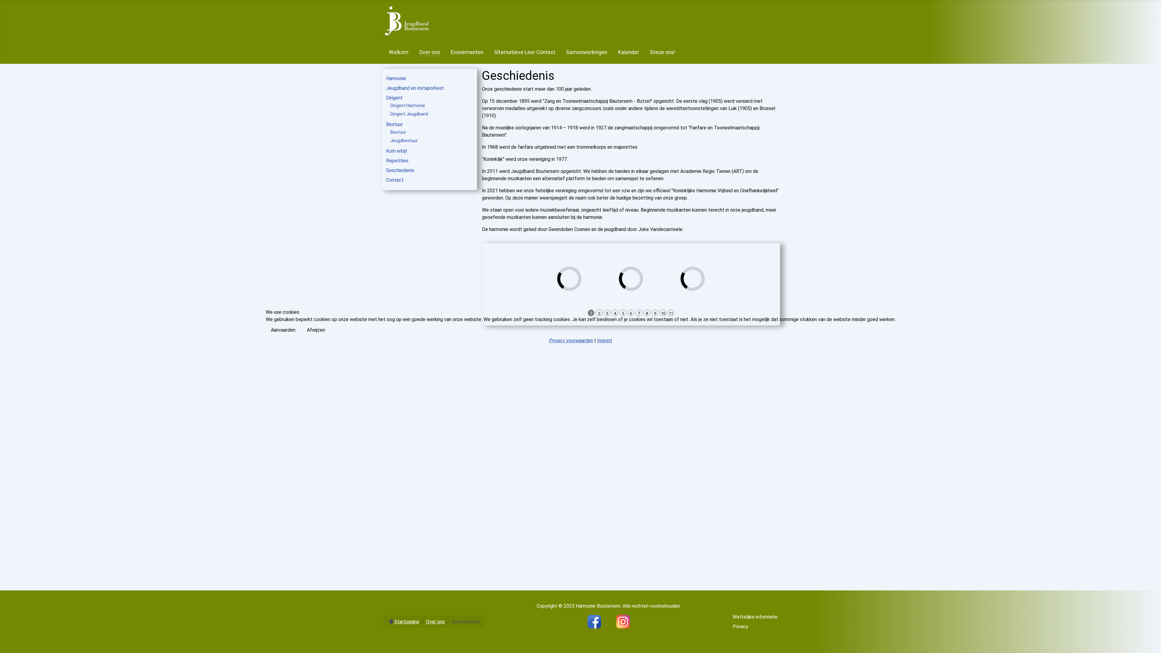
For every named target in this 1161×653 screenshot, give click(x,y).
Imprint (604, 340)
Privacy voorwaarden (571, 340)
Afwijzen (316, 330)
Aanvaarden (283, 330)
